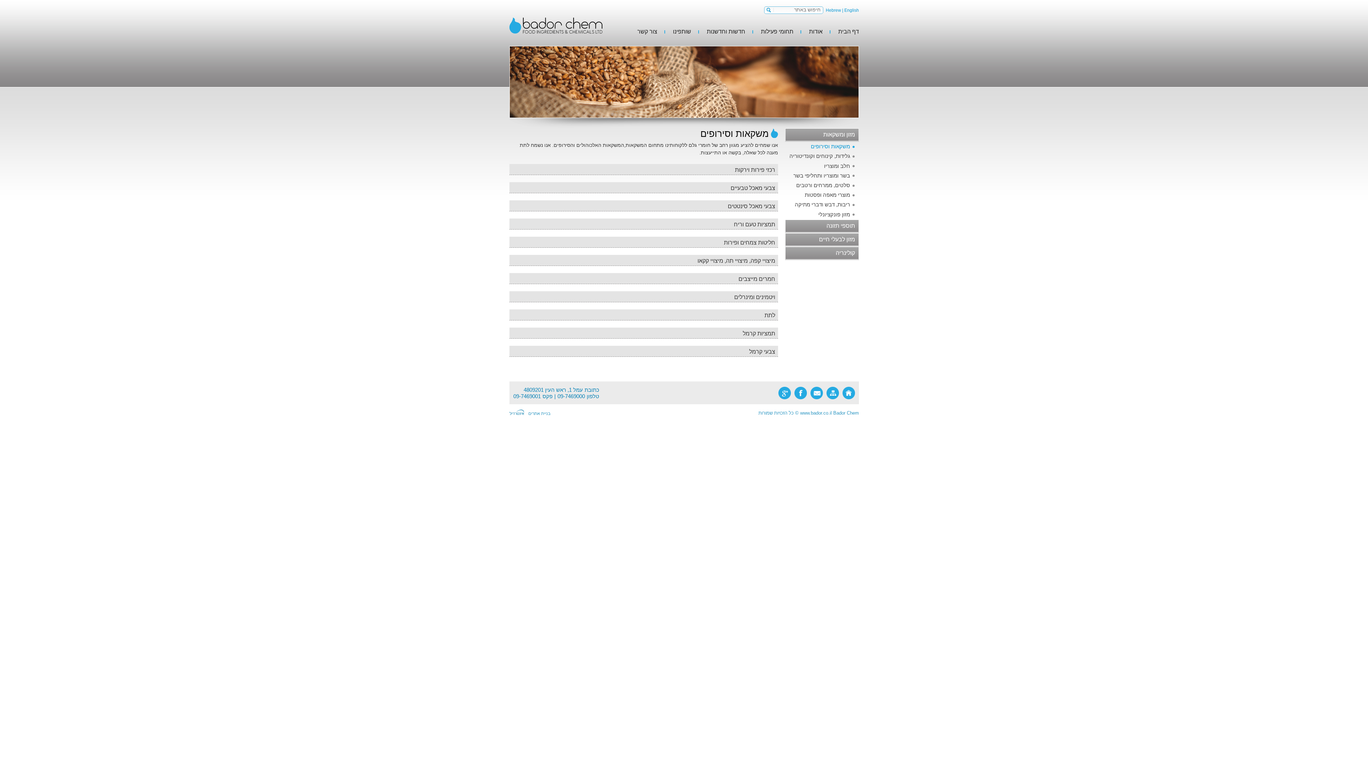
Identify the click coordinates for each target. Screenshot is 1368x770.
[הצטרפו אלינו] (800, 393)
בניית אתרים (539, 413)
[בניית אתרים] (516, 413)
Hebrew (833, 10)
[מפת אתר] (832, 393)
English (851, 10)
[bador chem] (555, 25)
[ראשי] (849, 393)
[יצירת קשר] (816, 393)
